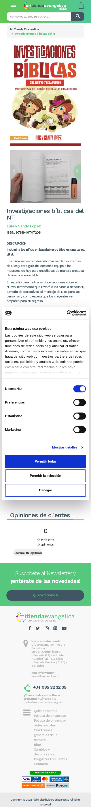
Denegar (45, 490)
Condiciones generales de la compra (45, 735)
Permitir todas (46, 461)
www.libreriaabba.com (46, 676)
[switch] (79, 402)
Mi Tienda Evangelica (24, 29)
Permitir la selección (45, 475)
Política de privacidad (50, 715)
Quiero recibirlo (44, 595)
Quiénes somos (45, 711)
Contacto (41, 764)
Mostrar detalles (65, 447)
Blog (37, 744)
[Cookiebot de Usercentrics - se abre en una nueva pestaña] (66, 313)
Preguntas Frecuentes (50, 759)
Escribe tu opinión (27, 553)
